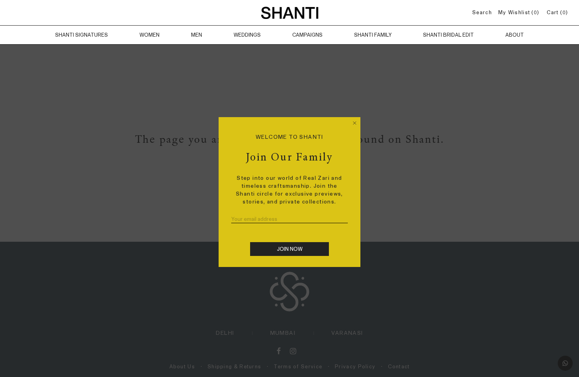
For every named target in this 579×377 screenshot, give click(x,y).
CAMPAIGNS (307, 35)
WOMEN (149, 35)
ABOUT (514, 35)
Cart (556, 12)
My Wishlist (517, 12)
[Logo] (289, 12)
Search (482, 12)
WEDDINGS (247, 35)
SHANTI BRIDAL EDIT (448, 35)
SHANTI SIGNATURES (81, 35)
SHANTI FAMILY (373, 35)
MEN (196, 35)
